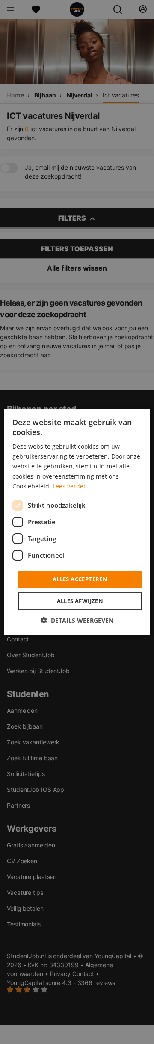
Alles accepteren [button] (80, 579)
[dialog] (77, 522)
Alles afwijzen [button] (80, 601)
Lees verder (69, 486)
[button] (77, 620)
